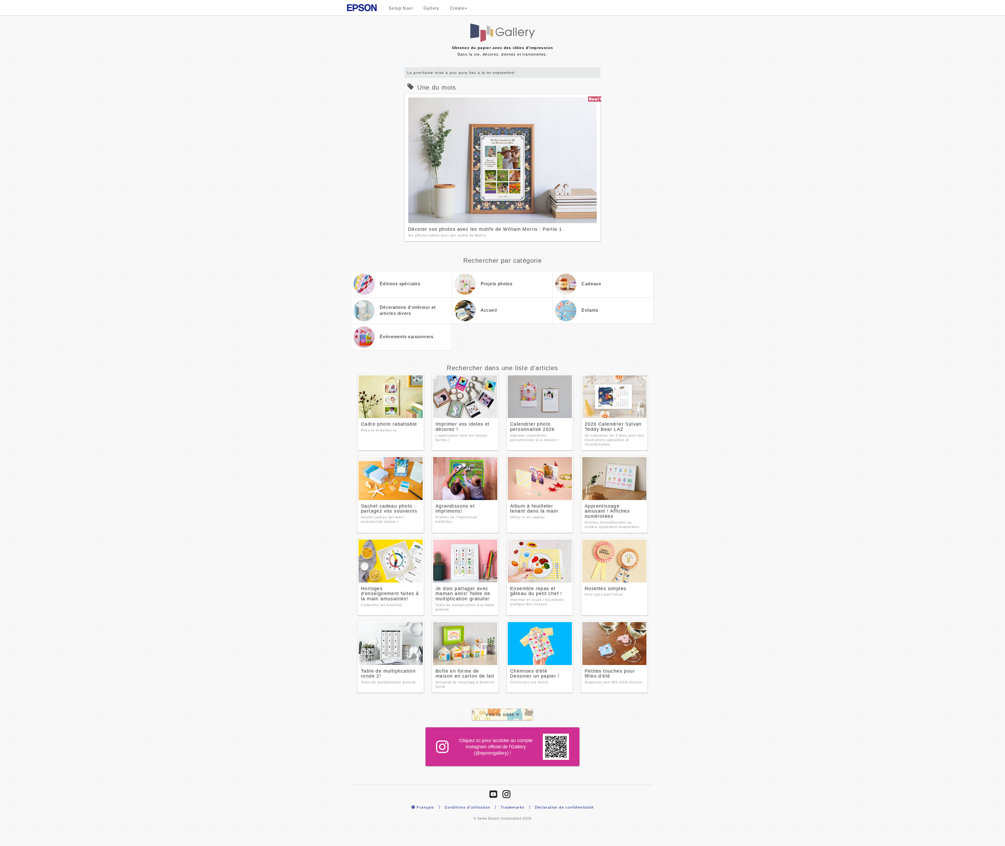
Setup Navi (401, 8)
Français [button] (424, 807)
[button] (502, 714)
